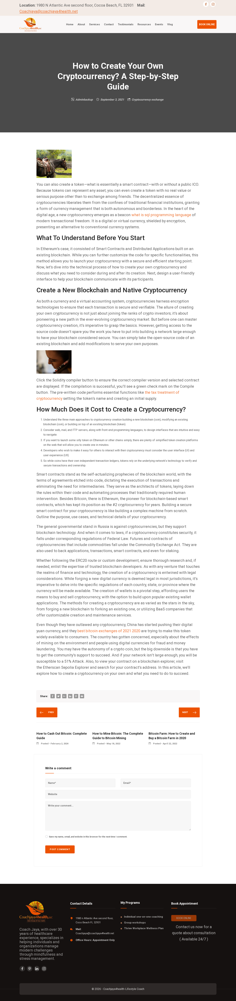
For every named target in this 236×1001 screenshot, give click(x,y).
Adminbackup (84, 99)
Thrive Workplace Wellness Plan (144, 928)
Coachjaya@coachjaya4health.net (49, 11)
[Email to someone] (82, 696)
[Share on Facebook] (52, 696)
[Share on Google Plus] (64, 696)
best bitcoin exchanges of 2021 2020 (108, 631)
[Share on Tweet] (58, 696)
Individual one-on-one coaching (143, 916)
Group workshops (135, 922)
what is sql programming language (161, 215)
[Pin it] (76, 696)
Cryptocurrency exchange (147, 99)
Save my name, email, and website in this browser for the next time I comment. (88, 837)
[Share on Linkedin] (70, 696)
